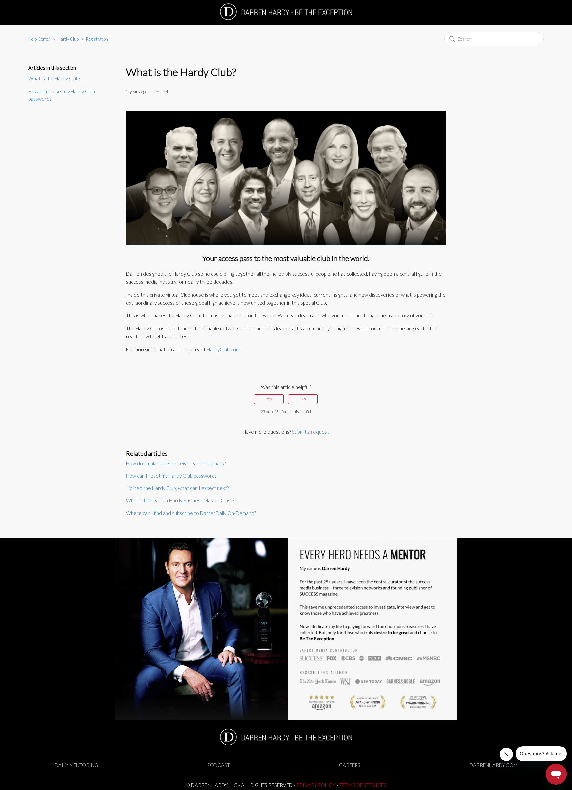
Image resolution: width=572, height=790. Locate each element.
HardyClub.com (223, 349)
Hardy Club (68, 39)
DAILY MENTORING (76, 765)
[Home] (286, 11)
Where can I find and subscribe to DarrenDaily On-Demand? (191, 513)
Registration (97, 39)
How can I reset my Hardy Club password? (61, 95)
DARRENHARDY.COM (493, 765)
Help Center (39, 39)
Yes (269, 398)
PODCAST (218, 765)
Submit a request (310, 432)
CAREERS (349, 765)
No (303, 398)
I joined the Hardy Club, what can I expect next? (177, 488)
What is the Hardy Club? (54, 78)
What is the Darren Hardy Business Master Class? (180, 500)
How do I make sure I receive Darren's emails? (176, 463)
